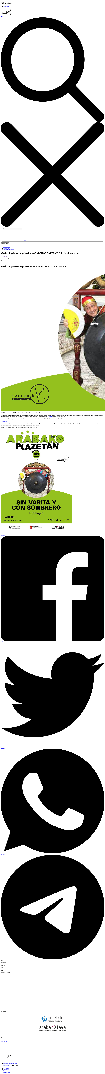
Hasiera (5, 256)
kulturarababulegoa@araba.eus (10, 1063)
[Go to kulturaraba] (7, 15)
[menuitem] (5, 245)
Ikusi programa (4, 421)
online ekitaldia (4, 1041)
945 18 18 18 (6, 1065)
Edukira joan (6, 6)
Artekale (50, 416)
